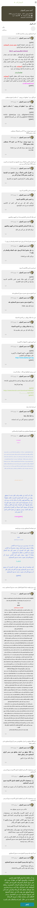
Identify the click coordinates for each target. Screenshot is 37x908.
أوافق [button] (27, 904)
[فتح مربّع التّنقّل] (35, 2)
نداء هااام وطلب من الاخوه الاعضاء (24, 317)
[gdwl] (31, 388)
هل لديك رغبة (30, 407)
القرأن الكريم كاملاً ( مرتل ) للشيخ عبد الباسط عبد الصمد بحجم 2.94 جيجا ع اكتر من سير (19, 163)
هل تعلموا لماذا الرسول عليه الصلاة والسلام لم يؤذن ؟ (19, 241)
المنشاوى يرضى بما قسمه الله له (25, 34)
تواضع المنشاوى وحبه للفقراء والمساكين (23, 431)
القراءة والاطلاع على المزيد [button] (12, 899)
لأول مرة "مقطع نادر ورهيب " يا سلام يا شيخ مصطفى (19, 97)
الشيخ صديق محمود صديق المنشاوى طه (23, 293)
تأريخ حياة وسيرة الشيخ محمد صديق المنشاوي (21, 853)
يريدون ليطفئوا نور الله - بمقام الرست (23, 372)
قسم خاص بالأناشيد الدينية (26, 190)
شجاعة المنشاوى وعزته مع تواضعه (24, 528)
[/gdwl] (31, 395)
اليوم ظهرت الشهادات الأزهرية (25, 342)
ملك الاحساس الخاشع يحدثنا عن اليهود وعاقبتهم (21, 217)
